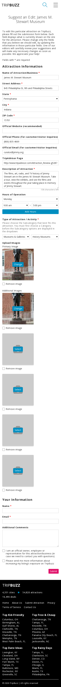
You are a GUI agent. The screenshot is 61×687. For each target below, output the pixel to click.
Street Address (12, 83)
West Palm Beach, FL (14, 641)
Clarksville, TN (10, 628)
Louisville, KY (39, 638)
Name (6, 506)
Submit (53, 571)
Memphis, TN (9, 638)
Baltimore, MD (10, 668)
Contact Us (30, 607)
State (6, 94)
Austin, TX (37, 671)
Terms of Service (11, 607)
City (5, 104)
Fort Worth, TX (10, 661)
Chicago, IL (38, 664)
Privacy (51, 602)
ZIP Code (8, 115)
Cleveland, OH (10, 655)
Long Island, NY (11, 658)
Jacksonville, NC (40, 641)
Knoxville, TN (9, 631)
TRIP (10, 5)
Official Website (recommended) (22, 126)
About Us (17, 602)
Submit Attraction (34, 602)
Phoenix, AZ (38, 631)
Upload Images (11, 243)
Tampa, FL (38, 622)
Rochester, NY (10, 671)
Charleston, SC (40, 655)
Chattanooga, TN (11, 635)
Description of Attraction (18, 169)
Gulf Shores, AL (10, 625)
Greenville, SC (9, 674)
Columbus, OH (10, 619)
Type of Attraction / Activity (20, 219)
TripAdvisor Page (12, 158)
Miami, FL (37, 668)
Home (5, 602)
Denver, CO (38, 658)
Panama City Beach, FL (44, 635)
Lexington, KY (9, 652)
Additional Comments (15, 527)
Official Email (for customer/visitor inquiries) (29, 147)
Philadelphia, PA (40, 674)
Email (6, 516)
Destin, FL (37, 661)
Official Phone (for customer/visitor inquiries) (30, 137)
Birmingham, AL (11, 622)
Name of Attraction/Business (21, 72)
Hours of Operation (13, 194)
